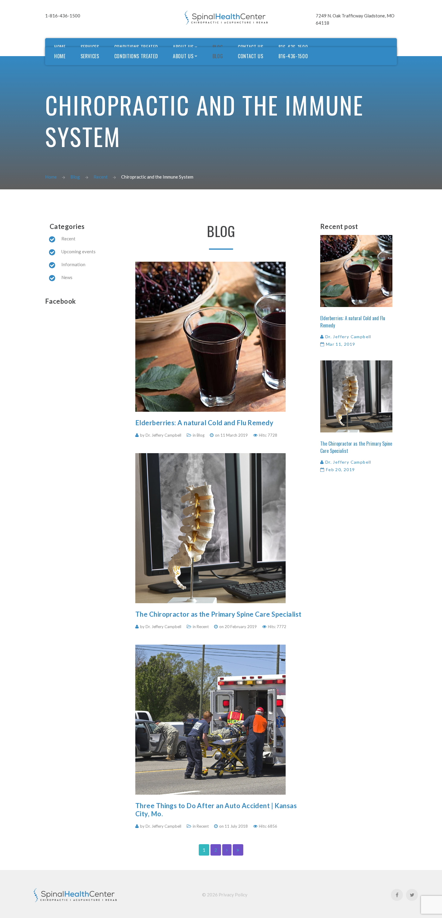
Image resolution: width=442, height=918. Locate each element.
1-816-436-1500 (62, 15)
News (66, 277)
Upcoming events (78, 251)
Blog (75, 176)
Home (51, 176)
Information (73, 264)
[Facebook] (397, 895)
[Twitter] (412, 895)
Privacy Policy (233, 894)
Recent (101, 176)
